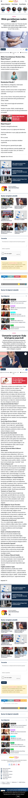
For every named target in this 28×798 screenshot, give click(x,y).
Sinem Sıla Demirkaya (6, 52)
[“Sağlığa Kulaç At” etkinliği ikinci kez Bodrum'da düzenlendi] (7, 214)
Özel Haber (15, 4)
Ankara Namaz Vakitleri (7, 771)
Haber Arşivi (5, 778)
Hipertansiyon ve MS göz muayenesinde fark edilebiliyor (20, 232)
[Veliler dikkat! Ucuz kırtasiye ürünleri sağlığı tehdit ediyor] (7, 201)
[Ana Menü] (1, 1)
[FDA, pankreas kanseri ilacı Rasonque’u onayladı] (21, 214)
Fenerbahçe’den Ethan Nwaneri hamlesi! (17, 328)
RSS (3, 790)
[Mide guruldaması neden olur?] (14, 39)
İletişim (8, 782)
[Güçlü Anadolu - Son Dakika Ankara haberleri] (13, 1)
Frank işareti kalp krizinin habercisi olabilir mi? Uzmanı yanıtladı (20, 207)
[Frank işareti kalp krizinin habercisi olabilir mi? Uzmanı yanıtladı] (21, 201)
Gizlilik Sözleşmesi (6, 783)
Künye (3, 782)
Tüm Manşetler (6, 775)
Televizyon (13, 299)
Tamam (18, 796)
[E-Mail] (9, 191)
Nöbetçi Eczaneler (6, 768)
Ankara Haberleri (5, 4)
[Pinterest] (14, 765)
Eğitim (12, 318)
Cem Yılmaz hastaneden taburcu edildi (18, 308)
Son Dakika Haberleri (7, 777)
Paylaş (4, 49)
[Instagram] (16, 765)
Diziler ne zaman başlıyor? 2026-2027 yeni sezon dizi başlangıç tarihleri (18, 302)
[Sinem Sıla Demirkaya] (4, 188)
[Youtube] (19, 765)
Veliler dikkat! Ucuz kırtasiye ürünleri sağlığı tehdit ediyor (6, 207)
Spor (12, 325)
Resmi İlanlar (22, 4)
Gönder (4, 258)
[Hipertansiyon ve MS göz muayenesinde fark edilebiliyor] (21, 226)
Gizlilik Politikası (22, 782)
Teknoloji (13, 312)
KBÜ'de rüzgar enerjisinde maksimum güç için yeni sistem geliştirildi (17, 315)
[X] (12, 765)
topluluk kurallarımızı (13, 686)
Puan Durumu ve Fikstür (7, 774)
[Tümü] (26, 296)
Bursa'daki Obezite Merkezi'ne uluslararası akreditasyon (6, 232)
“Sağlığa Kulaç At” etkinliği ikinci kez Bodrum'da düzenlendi (6, 219)
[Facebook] (9, 765)
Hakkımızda (14, 782)
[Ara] (26, 1)
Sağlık (14, 16)
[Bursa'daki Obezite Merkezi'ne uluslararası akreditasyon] (7, 226)
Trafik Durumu (5, 772)
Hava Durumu (5, 769)
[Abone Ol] (26, 49)
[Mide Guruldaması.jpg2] (14, 75)
